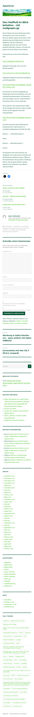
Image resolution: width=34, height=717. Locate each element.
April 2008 (7, 544)
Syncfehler (6, 688)
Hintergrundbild (8, 643)
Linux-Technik (25, 226)
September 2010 (9, 527)
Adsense (6, 621)
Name (5, 276)
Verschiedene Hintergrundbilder (14, 699)
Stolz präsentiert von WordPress (18, 713)
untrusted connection (10, 695)
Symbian (7, 581)
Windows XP (17, 706)
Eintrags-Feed (9, 602)
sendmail (6, 675)
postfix (19, 667)
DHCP (21, 632)
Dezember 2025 (9, 476)
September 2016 (9, 513)
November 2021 (9, 483)
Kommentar (7, 251)
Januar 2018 (8, 502)
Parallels (24, 663)
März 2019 (7, 497)
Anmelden (7, 600)
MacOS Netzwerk (10, 574)
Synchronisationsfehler (19, 688)
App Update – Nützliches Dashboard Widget (14, 196)
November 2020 (9, 488)
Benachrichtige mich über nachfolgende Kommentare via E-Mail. (14, 304)
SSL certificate (8, 679)
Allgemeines (8, 565)
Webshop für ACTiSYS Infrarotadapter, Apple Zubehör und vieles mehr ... (16, 383)
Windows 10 (8, 586)
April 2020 (7, 492)
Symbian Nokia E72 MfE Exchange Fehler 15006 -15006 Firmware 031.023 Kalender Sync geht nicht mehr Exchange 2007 (16, 684)
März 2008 (7, 546)
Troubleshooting (9, 583)
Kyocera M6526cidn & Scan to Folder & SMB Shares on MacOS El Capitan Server (16, 436)
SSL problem (19, 679)
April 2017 (7, 506)
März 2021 (7, 485)
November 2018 (9, 499)
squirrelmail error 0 (23, 675)
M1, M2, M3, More (10, 408)
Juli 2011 (7, 525)
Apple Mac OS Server (18, 621)
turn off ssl (23, 692)
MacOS (11, 656)
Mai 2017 (7, 504)
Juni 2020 (7, 490)
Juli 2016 (7, 518)
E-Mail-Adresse (8, 285)
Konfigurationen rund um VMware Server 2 (14, 204)
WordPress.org (9, 607)
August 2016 (8, 516)
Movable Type (7, 660)
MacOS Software (9, 576)
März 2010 (7, 532)
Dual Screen (18, 636)
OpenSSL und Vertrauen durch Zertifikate (14, 188)
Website (5, 293)
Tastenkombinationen (10, 692)
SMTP (13, 675)
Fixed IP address (8, 640)
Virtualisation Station (19, 702)
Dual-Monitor (7, 636)
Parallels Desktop (9, 667)
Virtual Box (6, 702)
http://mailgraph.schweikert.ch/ (13, 61)
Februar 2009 (8, 537)
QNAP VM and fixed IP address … (15, 420)
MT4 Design (23, 660)
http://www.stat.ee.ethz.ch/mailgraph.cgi (16, 73)
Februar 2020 (8, 495)
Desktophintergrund (10, 632)
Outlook (16, 663)
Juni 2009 (7, 534)
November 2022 (9, 481)
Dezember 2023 (9, 478)
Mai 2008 (7, 541)
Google (18, 640)
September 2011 (9, 523)
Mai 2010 (7, 530)
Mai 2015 (7, 520)
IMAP (17, 643)
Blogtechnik (8, 567)
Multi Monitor (7, 663)
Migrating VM (19, 656)
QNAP (25, 667)
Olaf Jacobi (8, 226)
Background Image (9, 624)
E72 (25, 636)
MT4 (15, 660)
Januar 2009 (8, 539)
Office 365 (7, 579)
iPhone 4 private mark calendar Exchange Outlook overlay (13, 647)
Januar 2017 (8, 511)
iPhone (6, 569)
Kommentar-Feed (10, 604)
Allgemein (7, 562)
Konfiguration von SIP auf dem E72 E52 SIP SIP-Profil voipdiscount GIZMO (16, 652)
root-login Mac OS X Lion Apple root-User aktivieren (16, 671)
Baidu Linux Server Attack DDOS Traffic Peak (16, 628)
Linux (5, 656)
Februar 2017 (8, 509)
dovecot (27, 632)
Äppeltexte (8, 6)
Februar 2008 (8, 548)
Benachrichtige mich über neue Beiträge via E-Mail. (17, 310)
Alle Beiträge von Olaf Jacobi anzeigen (18, 220)
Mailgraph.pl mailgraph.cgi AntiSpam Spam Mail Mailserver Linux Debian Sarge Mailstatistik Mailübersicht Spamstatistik (16, 229)
